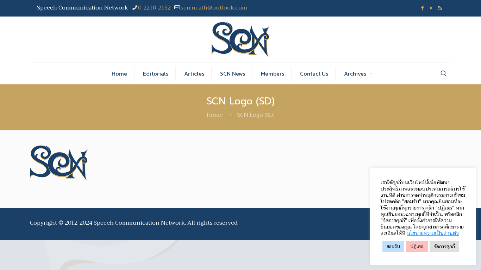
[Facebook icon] (422, 8)
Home (215, 115)
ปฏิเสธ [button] (417, 246)
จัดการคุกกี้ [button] (444, 246)
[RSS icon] (440, 8)
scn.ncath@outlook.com (214, 8)
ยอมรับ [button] (393, 246)
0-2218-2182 (154, 8)
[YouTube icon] (431, 8)
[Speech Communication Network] (241, 40)
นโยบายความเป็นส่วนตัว (433, 233)
